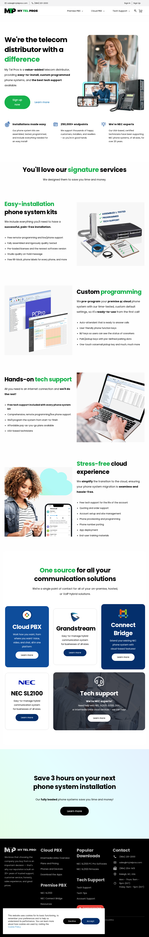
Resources (46, 903)
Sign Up (137, 3)
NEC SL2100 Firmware (88, 869)
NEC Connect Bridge (51, 898)
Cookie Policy (14, 927)
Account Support (86, 898)
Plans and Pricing (50, 863)
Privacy (105, 920)
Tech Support (84, 887)
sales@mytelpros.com (130, 862)
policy (111, 920)
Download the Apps (51, 874)
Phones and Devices (52, 869)
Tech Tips (82, 893)
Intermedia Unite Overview (55, 857)
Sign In (127, 3)
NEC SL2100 (46, 892)
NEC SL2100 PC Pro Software (92, 863)
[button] (17, 102)
